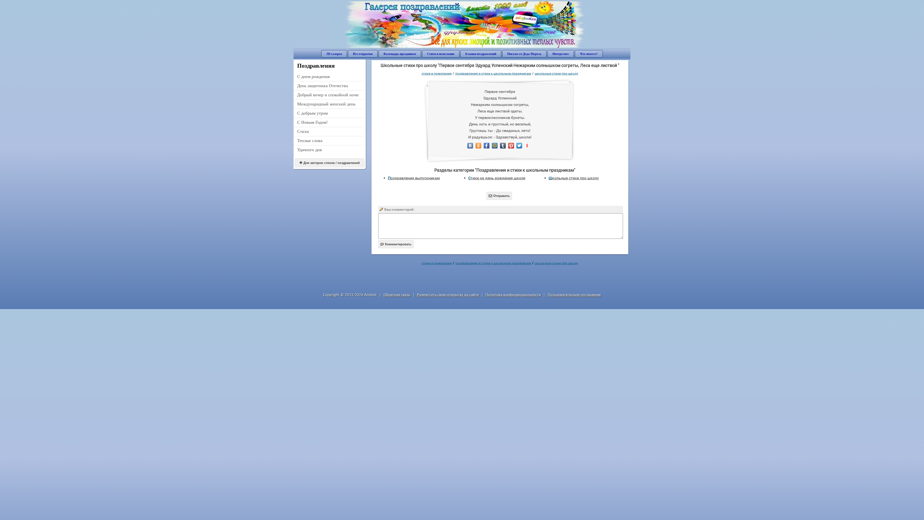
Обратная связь (397, 295)
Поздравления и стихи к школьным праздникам (493, 73)
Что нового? (589, 54)
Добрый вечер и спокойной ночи (328, 94)
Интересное (560, 54)
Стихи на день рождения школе (496, 178)
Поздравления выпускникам (414, 178)
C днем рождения (313, 76)
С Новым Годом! (312, 122)
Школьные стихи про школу (556, 73)
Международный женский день (326, 104)
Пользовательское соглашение (574, 295)
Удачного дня (309, 149)
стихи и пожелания (437, 73)
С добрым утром (312, 113)
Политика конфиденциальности (513, 295)
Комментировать (395, 244)
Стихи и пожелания (440, 54)
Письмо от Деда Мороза (524, 54)
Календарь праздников (400, 54)
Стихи (303, 131)
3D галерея (334, 54)
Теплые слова (309, 140)
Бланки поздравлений (480, 54)
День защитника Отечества (322, 85)
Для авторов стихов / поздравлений (330, 163)
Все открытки (362, 54)
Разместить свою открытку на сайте (448, 295)
